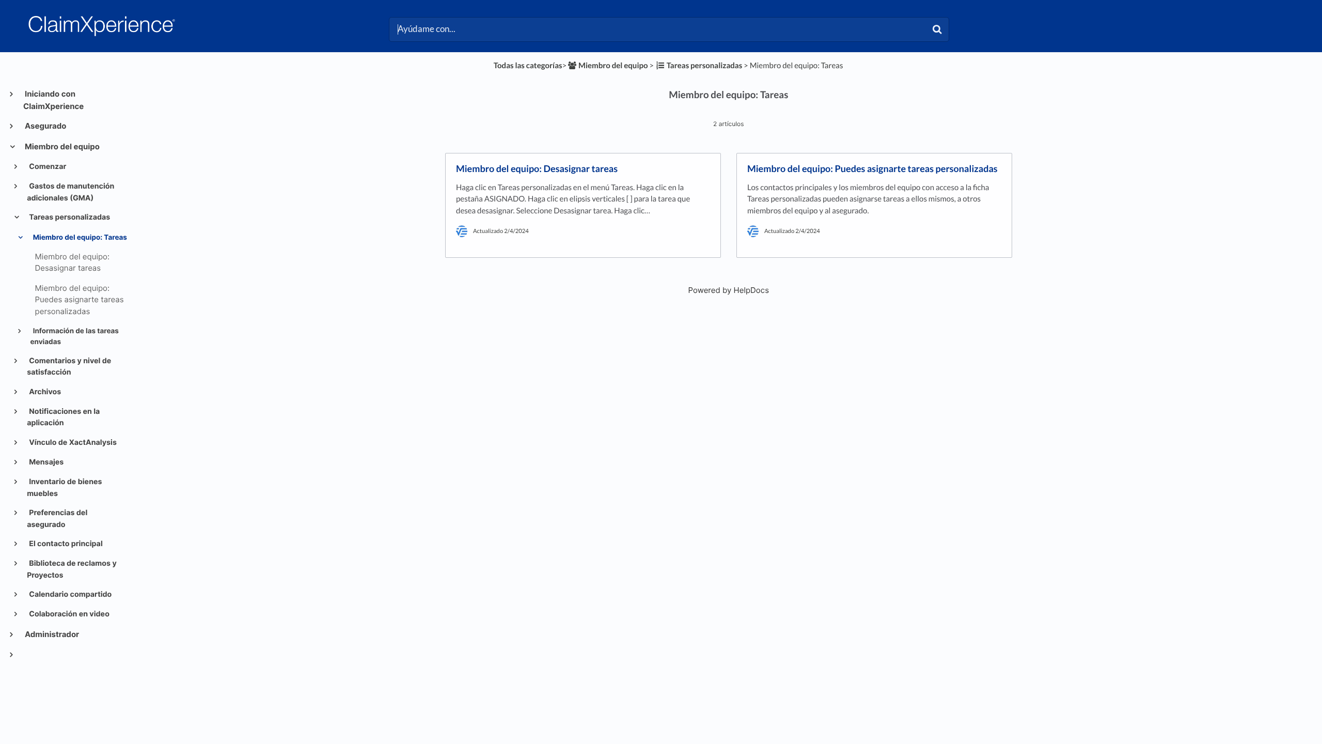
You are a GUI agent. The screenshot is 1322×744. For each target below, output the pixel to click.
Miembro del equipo (61, 146)
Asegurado (45, 126)
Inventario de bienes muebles (64, 487)
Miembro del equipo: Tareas (79, 238)
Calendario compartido (69, 594)
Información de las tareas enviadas (74, 336)
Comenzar (46, 166)
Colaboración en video (68, 614)
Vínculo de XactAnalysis (72, 442)
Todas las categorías (528, 65)
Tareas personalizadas (68, 217)
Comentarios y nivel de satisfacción (69, 367)
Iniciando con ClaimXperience (53, 100)
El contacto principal (65, 543)
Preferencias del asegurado (57, 518)
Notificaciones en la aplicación (63, 417)
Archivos (44, 392)
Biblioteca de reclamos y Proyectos (72, 569)
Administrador (51, 634)
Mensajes (45, 462)
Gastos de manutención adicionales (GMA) (70, 192)
